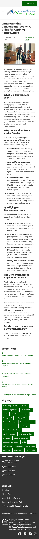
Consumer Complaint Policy (13, 502)
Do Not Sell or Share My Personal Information (19, 513)
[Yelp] (35, 534)
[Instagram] (30, 534)
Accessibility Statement (11, 498)
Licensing (5, 490)
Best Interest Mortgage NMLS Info (15, 506)
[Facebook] (20, 534)
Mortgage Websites (17, 527)
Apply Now (29, 3)
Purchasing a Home (29, 38)
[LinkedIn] (25, 534)
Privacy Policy (7, 494)
